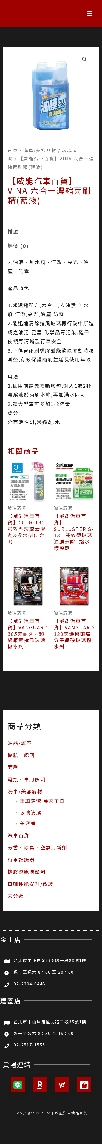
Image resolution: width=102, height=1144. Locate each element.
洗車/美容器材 (25, 791)
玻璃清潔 (31, 812)
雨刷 (13, 767)
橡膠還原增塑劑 (27, 871)
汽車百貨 (18, 835)
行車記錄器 (21, 859)
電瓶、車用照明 (27, 779)
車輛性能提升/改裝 (31, 883)
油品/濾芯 (20, 742)
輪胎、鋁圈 (21, 755)
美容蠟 (28, 823)
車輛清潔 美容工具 (42, 801)
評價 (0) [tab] (18, 245)
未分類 (16, 895)
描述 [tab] (13, 231)
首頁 (13, 150)
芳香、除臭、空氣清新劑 (37, 847)
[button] (90, 14)
